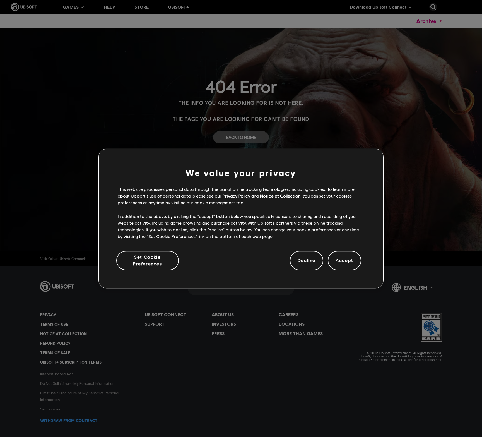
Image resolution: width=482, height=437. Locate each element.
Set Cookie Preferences (147, 260)
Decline (306, 260)
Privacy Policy (236, 195)
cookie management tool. (219, 202)
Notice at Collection (280, 195)
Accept (344, 260)
